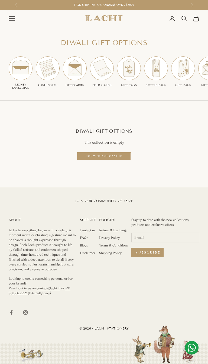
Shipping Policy (110, 253)
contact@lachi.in (48, 288)
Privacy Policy (109, 238)
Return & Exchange (113, 230)
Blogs (84, 245)
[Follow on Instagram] (25, 312)
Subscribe (147, 252)
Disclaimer (87, 253)
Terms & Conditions (113, 245)
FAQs (84, 238)
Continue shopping (104, 156)
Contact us (87, 230)
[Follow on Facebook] (11, 312)
